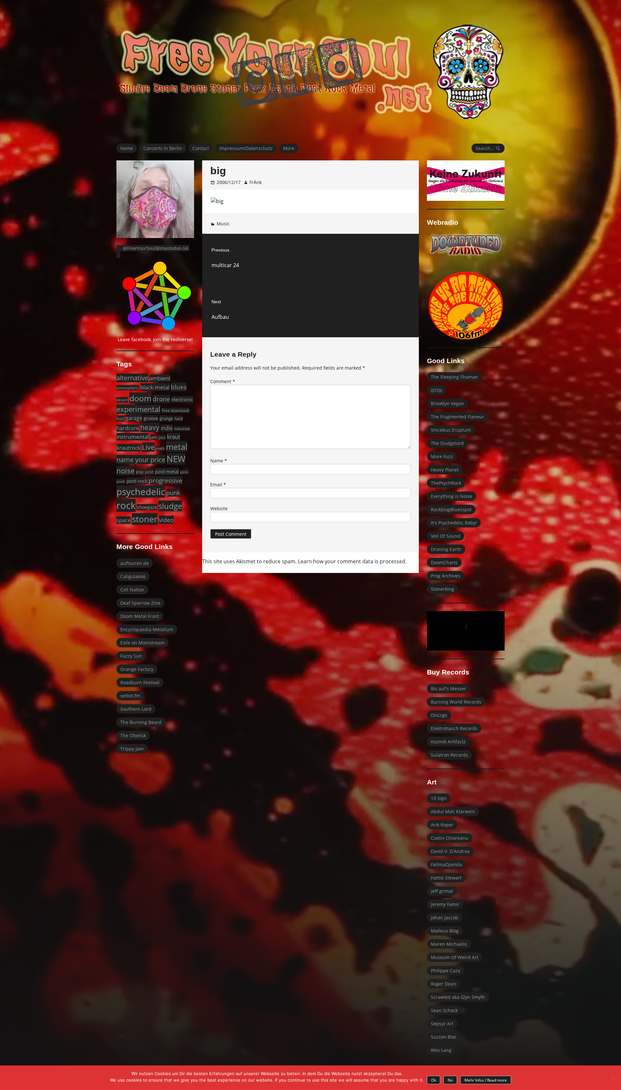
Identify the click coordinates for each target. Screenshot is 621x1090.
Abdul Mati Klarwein (453, 811)
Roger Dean (443, 984)
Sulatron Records (449, 755)
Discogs (439, 715)
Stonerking (442, 589)
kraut (173, 436)
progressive (165, 480)
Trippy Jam (132, 749)
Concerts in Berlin (162, 148)
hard (178, 418)
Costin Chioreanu (449, 838)
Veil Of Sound (445, 536)
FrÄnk (255, 182)
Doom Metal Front (139, 616)
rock (126, 505)
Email (218, 484)
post (149, 472)
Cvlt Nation (132, 590)
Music (223, 224)
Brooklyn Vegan (447, 403)
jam (153, 437)
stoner (145, 519)
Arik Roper (442, 825)
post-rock (136, 481)
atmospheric (127, 387)
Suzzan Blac (444, 1037)
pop (140, 472)
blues (179, 387)
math (160, 448)
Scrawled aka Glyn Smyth (458, 997)
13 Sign (439, 798)
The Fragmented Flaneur (457, 417)
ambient (159, 378)
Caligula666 (133, 576)
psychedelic (140, 491)
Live (148, 447)
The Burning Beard (140, 722)
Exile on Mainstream (142, 643)
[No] (613, 1077)
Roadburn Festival (139, 682)
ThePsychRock (446, 483)
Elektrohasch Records (454, 728)
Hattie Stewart (446, 878)
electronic (182, 399)
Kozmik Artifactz (448, 742)
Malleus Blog (445, 931)
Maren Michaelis (449, 944)
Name (218, 461)
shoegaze (147, 507)
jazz (162, 437)
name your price (140, 459)
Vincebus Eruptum (451, 430)
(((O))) (436, 390)
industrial (182, 428)
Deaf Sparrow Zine (140, 603)
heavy (149, 427)
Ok (433, 1080)
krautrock (128, 447)
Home (126, 148)
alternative (132, 377)
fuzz (120, 418)
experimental (138, 409)
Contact (200, 148)
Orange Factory (136, 669)
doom (140, 398)
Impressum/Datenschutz (246, 148)
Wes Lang (441, 1050)
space (123, 520)
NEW (176, 459)
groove (151, 418)
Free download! (175, 410)
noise (125, 470)
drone (161, 399)
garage (133, 418)
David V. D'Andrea (450, 851)
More (288, 148)
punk (173, 493)
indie (167, 428)
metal (176, 446)
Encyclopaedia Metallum (146, 629)
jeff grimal (442, 891)
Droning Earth (446, 549)
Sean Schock (444, 1010)
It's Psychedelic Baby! (454, 523)
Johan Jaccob (444, 917)
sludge (170, 506)
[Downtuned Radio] (466, 245)
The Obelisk (133, 735)
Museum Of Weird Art (454, 957)
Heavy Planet (445, 470)
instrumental (132, 436)
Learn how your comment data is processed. (352, 561)
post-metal (167, 471)
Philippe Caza (445, 970)
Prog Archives (445, 576)
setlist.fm (130, 696)
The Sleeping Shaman (454, 377)
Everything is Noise (451, 496)
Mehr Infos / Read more (485, 1080)
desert (122, 400)
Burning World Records (456, 702)
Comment (222, 381)
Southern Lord (135, 709)
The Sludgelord (447, 443)
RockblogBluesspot (451, 509)
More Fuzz (442, 456)
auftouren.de (134, 563)
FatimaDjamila (446, 864)
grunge (166, 418)
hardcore (127, 428)
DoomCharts (444, 562)
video (166, 520)
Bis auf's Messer (448, 688)
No (450, 1080)
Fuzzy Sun (131, 656)
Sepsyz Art (442, 1023)
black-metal (154, 387)
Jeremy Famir (445, 904)
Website (219, 508)
